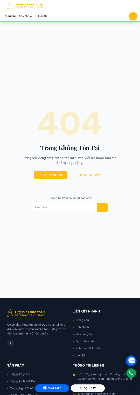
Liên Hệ (42, 16)
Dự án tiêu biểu (85, 341)
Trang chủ (82, 320)
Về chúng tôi (84, 334)
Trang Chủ (9, 16)
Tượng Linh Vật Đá (22, 381)
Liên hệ (80, 355)
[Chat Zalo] (131, 361)
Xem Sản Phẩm (90, 175)
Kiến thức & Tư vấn (88, 348)
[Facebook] (10, 343)
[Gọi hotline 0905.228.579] (131, 373)
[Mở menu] (133, 16)
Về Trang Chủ (53, 175)
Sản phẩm (82, 327)
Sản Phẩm (25, 16)
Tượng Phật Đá (20, 374)
